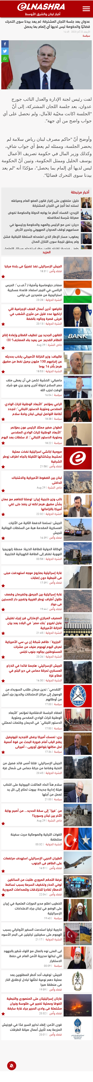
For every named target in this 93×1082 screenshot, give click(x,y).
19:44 (43, 609)
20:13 (39, 323)
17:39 (43, 582)
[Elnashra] (41, 6)
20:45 (39, 772)
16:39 (43, 537)
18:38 (48, 418)
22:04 (42, 894)
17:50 (48, 728)
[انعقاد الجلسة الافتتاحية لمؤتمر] (78, 720)
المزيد (47, 251)
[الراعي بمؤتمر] (78, 411)
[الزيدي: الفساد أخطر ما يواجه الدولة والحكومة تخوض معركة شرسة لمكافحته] (86, 214)
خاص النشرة (55, 344)
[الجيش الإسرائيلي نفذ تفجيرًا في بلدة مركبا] (78, 268)
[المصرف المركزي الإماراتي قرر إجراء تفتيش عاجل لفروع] (78, 625)
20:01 (42, 1034)
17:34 (48, 751)
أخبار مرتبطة (80, 192)
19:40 (47, 918)
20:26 (39, 656)
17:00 (48, 704)
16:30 (39, 680)
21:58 (43, 466)
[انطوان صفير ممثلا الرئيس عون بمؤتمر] (78, 434)
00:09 (47, 965)
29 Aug (41, 344)
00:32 (38, 844)
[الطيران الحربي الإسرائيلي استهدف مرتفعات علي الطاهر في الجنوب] (78, 862)
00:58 (39, 558)
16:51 (42, 868)
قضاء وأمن (55, 270)
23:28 (39, 299)
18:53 (39, 371)
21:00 (48, 799)
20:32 (42, 1013)
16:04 (48, 395)
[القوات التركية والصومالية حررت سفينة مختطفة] (78, 839)
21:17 (38, 939)
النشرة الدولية (54, 299)
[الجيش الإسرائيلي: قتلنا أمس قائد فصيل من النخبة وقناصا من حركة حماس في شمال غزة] (78, 767)
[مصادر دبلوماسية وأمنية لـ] (78, 292)
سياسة (86, 35)
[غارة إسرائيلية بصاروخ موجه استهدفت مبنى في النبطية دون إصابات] (78, 577)
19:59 (42, 989)
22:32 (39, 513)
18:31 (43, 271)
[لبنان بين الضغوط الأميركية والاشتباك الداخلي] (78, 482)
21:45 (39, 632)
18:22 (48, 443)
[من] (78, 815)
